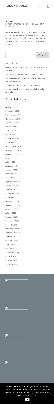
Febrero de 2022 (12, 221)
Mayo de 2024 (11, 170)
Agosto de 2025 (11, 123)
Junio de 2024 (11, 166)
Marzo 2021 (10, 248)
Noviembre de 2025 (13, 119)
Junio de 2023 (11, 189)
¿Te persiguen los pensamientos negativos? (22, 85)
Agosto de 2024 (11, 158)
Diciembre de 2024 (13, 146)
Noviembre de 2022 (13, 201)
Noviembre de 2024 (13, 150)
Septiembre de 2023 (13, 181)
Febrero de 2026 (12, 111)
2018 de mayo (11, 264)
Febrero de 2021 (12, 252)
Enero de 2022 (11, 225)
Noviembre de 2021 (13, 229)
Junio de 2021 (11, 236)
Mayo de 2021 (11, 240)
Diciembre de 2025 (13, 115)
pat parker (14, 23)
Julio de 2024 (10, 162)
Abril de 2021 (10, 244)
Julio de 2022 (10, 213)
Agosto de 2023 (11, 185)
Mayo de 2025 (11, 127)
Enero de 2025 (11, 142)
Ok (27, 399)
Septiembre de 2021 (13, 232)
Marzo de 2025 (11, 134)
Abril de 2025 (10, 130)
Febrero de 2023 (12, 193)
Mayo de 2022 (11, 217)
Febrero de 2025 (12, 138)
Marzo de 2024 (11, 174)
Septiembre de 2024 (13, 154)
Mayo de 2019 (11, 260)
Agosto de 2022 (11, 209)
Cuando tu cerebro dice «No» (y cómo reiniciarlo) (25, 74)
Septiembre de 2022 (13, 205)
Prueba (9, 21)
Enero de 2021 (11, 256)
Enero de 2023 (11, 197)
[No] (50, 393)
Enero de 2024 (11, 178)
